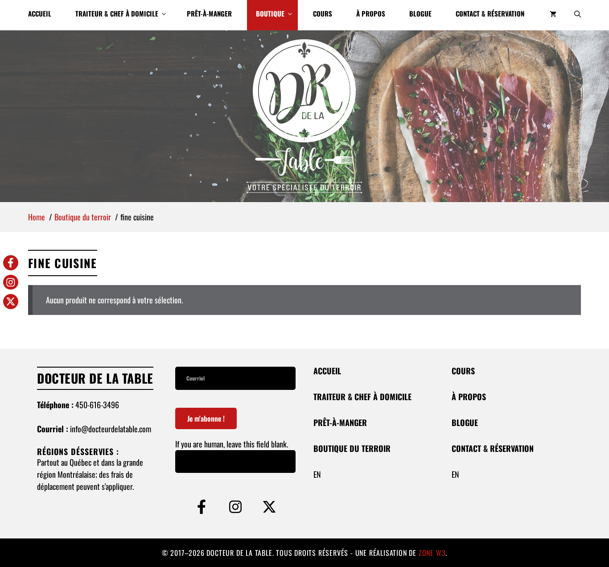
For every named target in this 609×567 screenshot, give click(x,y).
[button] (577, 15)
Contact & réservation (490, 13)
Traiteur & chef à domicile (116, 13)
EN (317, 474)
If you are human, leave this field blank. (231, 444)
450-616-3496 (97, 404)
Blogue (420, 13)
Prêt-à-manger (209, 13)
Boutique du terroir (352, 448)
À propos (370, 13)
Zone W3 (432, 552)
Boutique (270, 13)
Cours (322, 13)
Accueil (39, 13)
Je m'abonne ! (206, 418)
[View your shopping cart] (553, 15)
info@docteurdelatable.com (110, 429)
